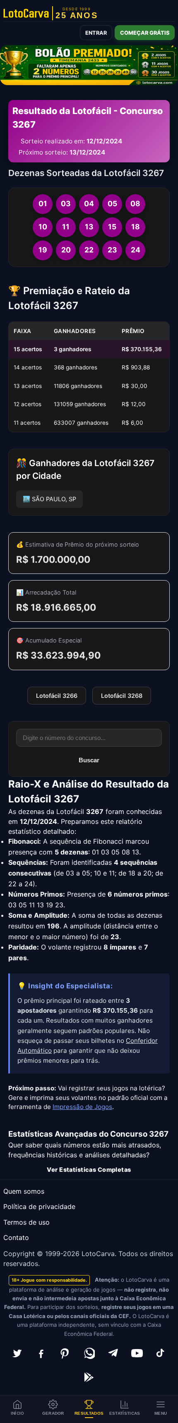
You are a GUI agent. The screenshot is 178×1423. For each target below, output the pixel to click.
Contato (16, 1237)
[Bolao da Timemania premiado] (89, 65)
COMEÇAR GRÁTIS (144, 33)
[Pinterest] (65, 1353)
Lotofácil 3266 (56, 695)
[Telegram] (113, 1353)
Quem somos (23, 1191)
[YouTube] (137, 1353)
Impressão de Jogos (82, 1107)
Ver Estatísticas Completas (89, 1169)
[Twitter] (17, 1353)
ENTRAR (96, 33)
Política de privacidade (39, 1206)
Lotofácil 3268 (121, 695)
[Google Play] (89, 1377)
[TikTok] (161, 1353)
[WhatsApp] (89, 1353)
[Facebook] (41, 1353)
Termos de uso (26, 1222)
